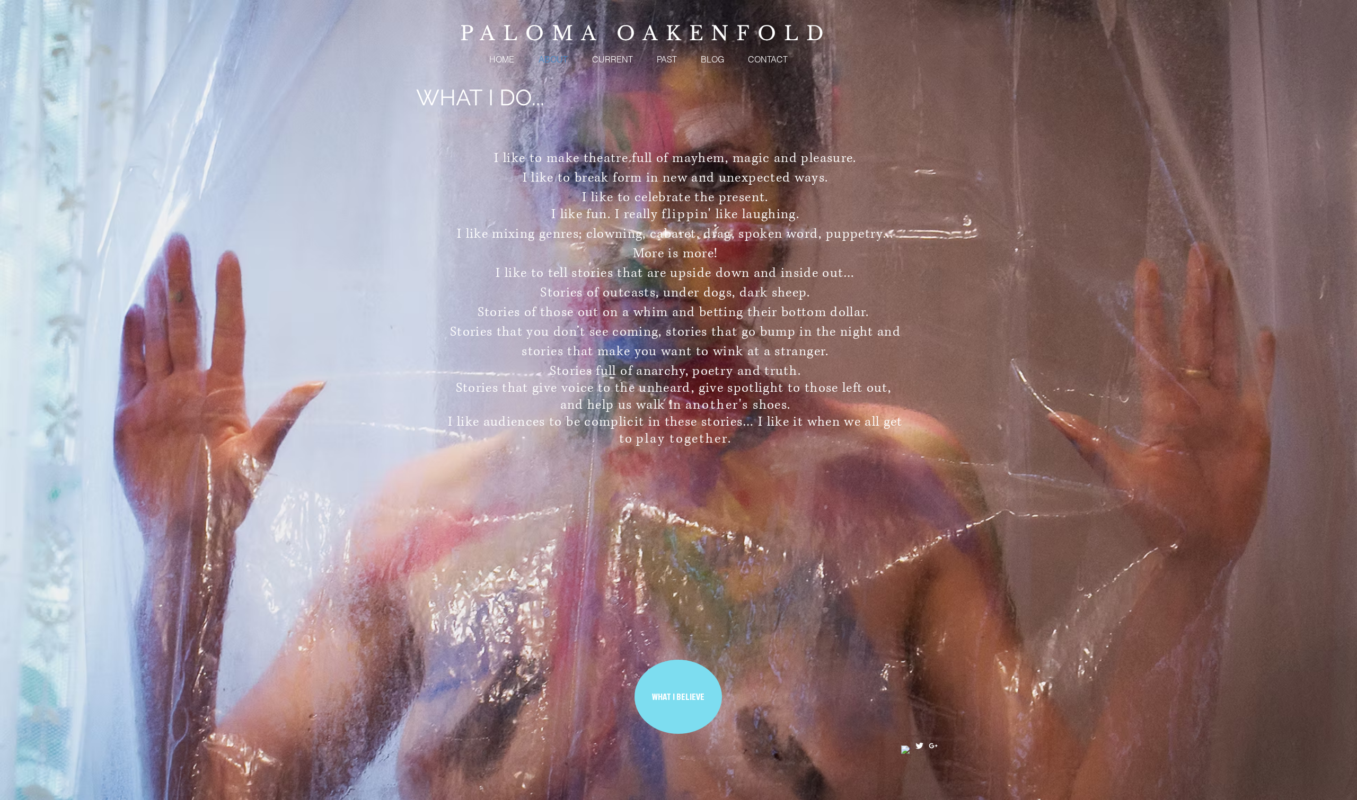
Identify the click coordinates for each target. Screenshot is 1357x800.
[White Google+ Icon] (933, 745)
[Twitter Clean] (919, 745)
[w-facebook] (905, 749)
